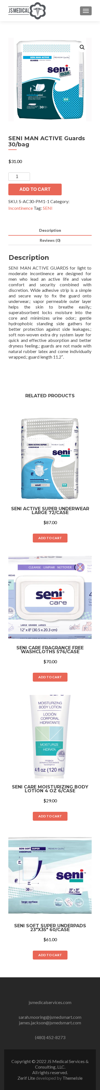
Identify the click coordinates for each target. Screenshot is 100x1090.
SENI (47, 208)
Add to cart (35, 189)
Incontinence (20, 208)
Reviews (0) (50, 240)
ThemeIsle (72, 1078)
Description (50, 230)
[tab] (50, 230)
